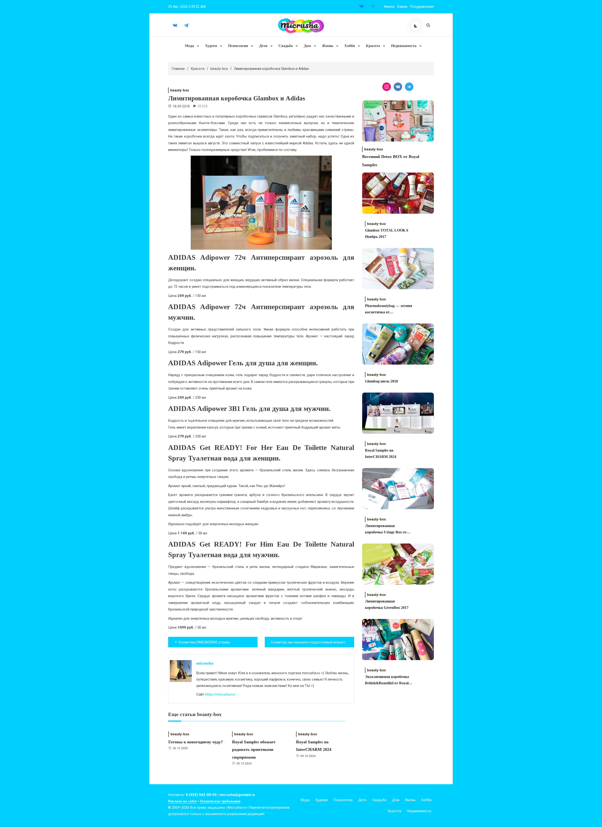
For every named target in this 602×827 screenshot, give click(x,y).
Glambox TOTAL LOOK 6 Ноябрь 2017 (386, 233)
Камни (402, 6)
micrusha (204, 663)
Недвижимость (403, 46)
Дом (307, 46)
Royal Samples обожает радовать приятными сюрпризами (254, 750)
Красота (373, 46)
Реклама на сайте (182, 801)
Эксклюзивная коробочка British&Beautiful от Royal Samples (387, 680)
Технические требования (220, 801)
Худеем (211, 46)
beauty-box (179, 90)
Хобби (349, 46)
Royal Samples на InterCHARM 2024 (380, 453)
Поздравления (422, 6)
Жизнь (327, 46)
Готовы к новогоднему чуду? (195, 742)
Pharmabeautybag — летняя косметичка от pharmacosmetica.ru (388, 309)
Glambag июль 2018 (381, 381)
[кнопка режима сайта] (416, 26)
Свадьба (285, 46)
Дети (263, 46)
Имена (389, 6)
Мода (189, 46)
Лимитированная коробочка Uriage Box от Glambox (386, 529)
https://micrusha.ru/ (220, 694)
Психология (238, 46)
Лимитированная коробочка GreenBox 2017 (386, 604)
